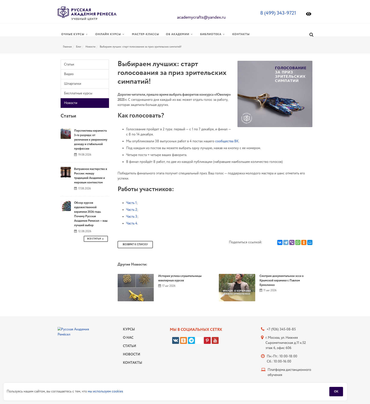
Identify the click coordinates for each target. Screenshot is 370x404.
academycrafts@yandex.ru (201, 17)
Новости (90, 47)
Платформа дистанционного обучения (289, 372)
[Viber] (291, 242)
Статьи (69, 64)
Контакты (131, 362)
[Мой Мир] (309, 242)
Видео (69, 74)
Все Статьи (94, 239)
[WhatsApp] (297, 242)
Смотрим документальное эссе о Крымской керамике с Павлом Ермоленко (282, 280)
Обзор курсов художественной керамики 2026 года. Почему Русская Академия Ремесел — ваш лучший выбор (90, 214)
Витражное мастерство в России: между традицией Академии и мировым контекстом (90, 176)
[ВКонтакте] (279, 242)
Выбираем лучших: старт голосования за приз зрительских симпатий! (141, 47)
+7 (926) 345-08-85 (281, 329)
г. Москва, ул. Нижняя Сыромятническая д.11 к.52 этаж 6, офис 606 (286, 343)
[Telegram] (285, 242)
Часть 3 (131, 216)
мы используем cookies (105, 391)
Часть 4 (131, 223)
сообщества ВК (227, 141)
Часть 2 (131, 209)
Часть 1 (131, 203)
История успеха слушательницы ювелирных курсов (179, 278)
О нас (128, 337)
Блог (78, 47)
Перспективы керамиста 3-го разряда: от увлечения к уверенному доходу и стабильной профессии (90, 140)
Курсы (129, 329)
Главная (67, 47)
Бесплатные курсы (78, 93)
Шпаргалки (72, 83)
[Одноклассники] (303, 242)
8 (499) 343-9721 (278, 13)
